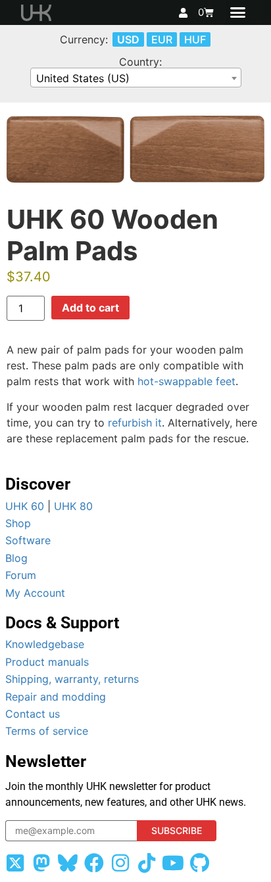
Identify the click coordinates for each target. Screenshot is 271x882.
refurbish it (135, 422)
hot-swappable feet (186, 381)
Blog (16, 558)
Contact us (32, 713)
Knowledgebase (44, 644)
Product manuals (47, 661)
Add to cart (90, 307)
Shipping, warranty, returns (72, 678)
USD (128, 39)
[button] (238, 12)
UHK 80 (73, 506)
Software (28, 540)
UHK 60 (24, 506)
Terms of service (46, 730)
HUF (195, 39)
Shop (18, 523)
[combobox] (135, 77)
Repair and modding (55, 696)
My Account (35, 592)
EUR (161, 39)
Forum (20, 575)
